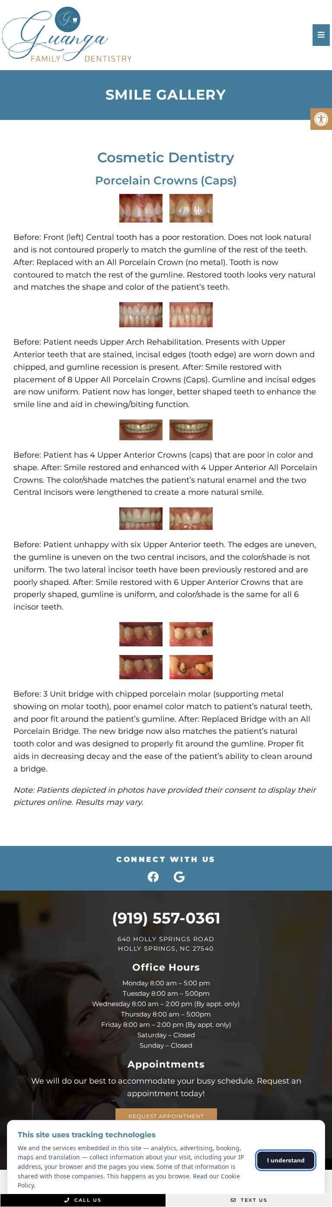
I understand (286, 1160)
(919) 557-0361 (166, 918)
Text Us (253, 1200)
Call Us (87, 1200)
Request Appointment (166, 1116)
